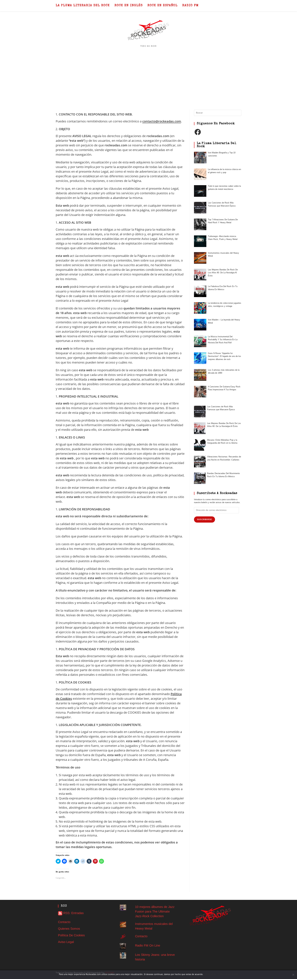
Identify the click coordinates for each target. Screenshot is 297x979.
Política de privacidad (228, 974)
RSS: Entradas (73, 913)
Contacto (64, 922)
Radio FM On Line (147, 945)
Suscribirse (204, 519)
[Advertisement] (148, 78)
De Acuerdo (210, 974)
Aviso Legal (66, 942)
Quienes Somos (69, 928)
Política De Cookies (71, 935)
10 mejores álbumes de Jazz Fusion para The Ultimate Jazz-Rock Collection (154, 911)
